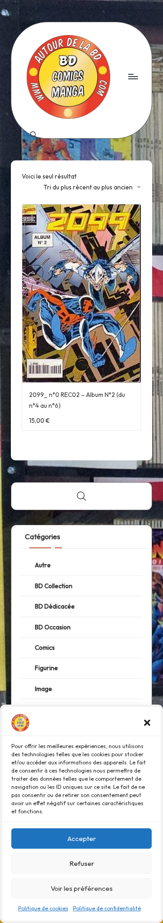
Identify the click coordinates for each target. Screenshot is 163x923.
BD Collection (53, 586)
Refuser (81, 863)
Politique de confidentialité (107, 908)
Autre (43, 565)
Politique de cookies (43, 908)
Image (43, 689)
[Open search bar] (81, 496)
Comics (45, 647)
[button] (147, 722)
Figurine (46, 668)
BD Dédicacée (55, 606)
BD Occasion (53, 627)
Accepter (81, 838)
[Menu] (132, 76)
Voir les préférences (82, 888)
